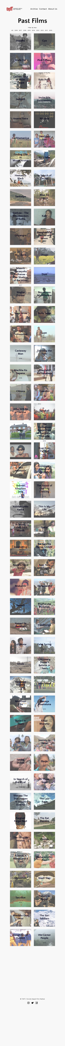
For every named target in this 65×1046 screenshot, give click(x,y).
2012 (42, 30)
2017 (20, 30)
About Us (52, 9)
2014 (33, 30)
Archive (34, 9)
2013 (37, 30)
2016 (24, 30)
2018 (16, 30)
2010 (50, 30)
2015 (29, 30)
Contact (43, 9)
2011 (46, 30)
